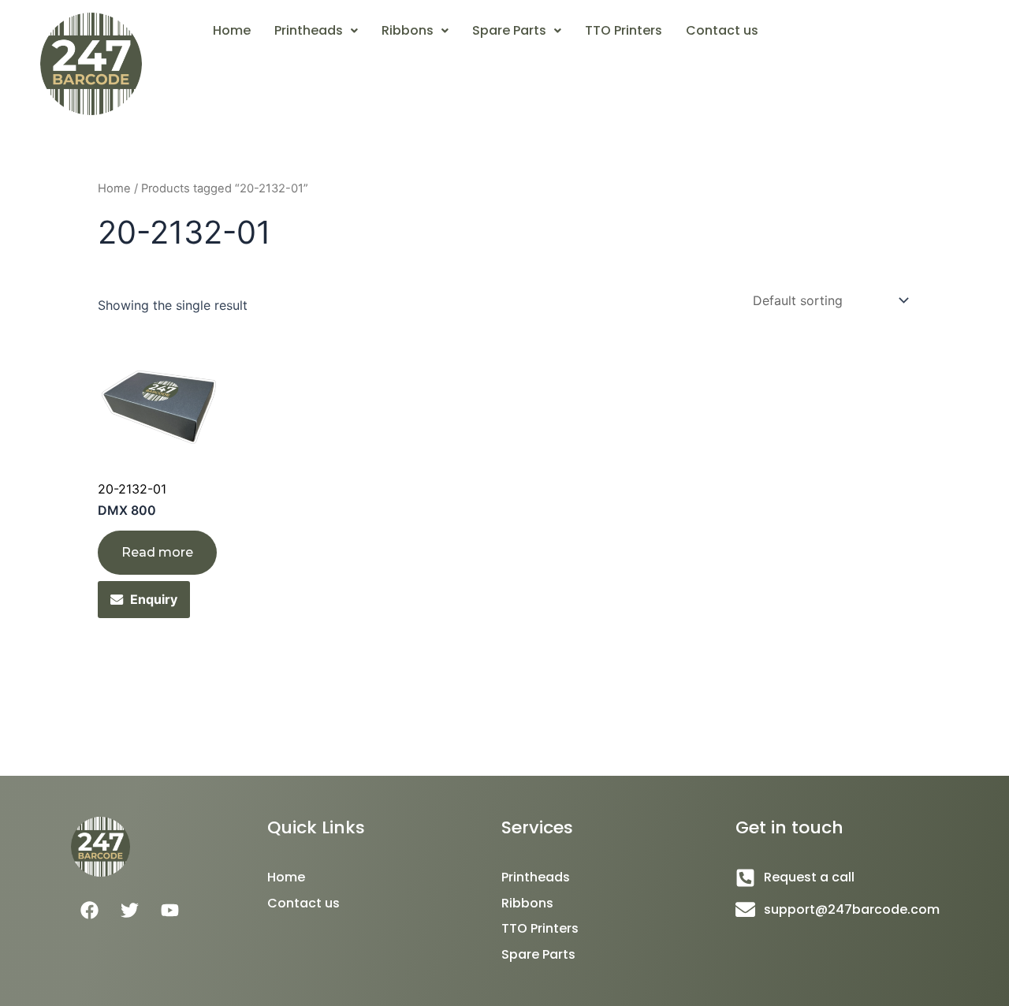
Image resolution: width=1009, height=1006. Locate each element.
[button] (316, 31)
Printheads (308, 30)
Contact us (722, 30)
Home (232, 30)
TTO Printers (623, 30)
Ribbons (408, 30)
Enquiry (153, 599)
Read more (157, 552)
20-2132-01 (132, 489)
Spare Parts (509, 30)
